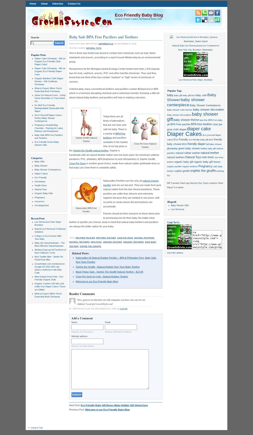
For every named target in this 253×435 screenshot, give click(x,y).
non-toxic (96, 242)
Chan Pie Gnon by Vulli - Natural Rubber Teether (102, 276)
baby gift (178, 95)
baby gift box (189, 95)
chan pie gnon (125, 238)
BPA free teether (106, 238)
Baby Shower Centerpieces (48, 169)
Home (33, 3)
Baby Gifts (40, 161)
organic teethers (133, 242)
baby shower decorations (179, 115)
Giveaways (40, 181)
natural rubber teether (188, 152)
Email (107, 322)
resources (39, 201)
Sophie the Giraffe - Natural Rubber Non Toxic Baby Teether (108, 267)
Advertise (57, 3)
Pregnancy (40, 197)
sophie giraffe (182, 170)
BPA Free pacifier (85, 238)
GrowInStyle (105, 44)
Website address (79, 336)
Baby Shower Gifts (180, 205)
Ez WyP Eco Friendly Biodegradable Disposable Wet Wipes (49, 108)
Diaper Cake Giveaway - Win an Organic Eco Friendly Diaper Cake (50, 71)
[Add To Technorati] (204, 14)
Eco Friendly (41, 177)
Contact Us (74, 3)
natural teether (210, 152)
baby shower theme (186, 119)
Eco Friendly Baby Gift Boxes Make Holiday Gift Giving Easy (114, 405)
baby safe (201, 95)
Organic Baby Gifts (44, 193)
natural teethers (79, 242)
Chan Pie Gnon (77, 163)
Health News (41, 185)
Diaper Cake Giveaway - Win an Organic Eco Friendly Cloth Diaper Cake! (50, 61)
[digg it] (211, 21)
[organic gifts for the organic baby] (195, 76)
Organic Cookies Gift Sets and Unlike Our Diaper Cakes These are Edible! (50, 286)
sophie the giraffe (90, 246)
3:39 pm (123, 309)
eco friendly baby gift (198, 139)
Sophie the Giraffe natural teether (91, 150)
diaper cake (199, 128)
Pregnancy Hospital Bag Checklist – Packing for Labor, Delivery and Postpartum (49, 128)
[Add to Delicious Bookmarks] (204, 21)
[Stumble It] (217, 21)
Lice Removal (177, 209)
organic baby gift (183, 161)
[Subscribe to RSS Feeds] (198, 14)
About (44, 3)
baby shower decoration (208, 109)
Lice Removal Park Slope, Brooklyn (195, 80)
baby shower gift (192, 117)
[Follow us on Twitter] (198, 21)
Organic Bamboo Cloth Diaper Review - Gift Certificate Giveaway (49, 81)
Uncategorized (42, 205)
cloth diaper (179, 129)
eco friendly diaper (194, 144)
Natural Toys (41, 189)
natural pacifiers (144, 238)
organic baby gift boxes (207, 161)
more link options (175, 253)
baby (170, 95)
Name (74, 322)
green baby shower (189, 148)
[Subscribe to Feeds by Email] (211, 14)
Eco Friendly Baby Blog (139, 15)
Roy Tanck (203, 183)
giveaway (172, 148)
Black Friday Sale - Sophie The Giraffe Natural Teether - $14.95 (109, 272)
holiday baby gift (208, 148)
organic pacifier (112, 242)
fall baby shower (214, 144)
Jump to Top (37, 428)
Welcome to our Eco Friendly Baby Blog (97, 281)
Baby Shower (41, 165)
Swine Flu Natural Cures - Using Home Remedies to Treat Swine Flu (50, 98)
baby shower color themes (180, 110)
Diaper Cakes (41, 173)
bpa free (204, 120)
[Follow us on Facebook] (217, 14)
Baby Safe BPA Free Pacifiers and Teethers (103, 36)
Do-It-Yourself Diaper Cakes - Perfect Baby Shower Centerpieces (49, 118)
